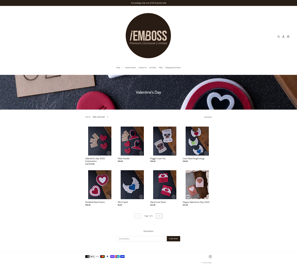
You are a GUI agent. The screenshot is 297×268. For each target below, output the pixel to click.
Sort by (87, 117)
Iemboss (209, 263)
